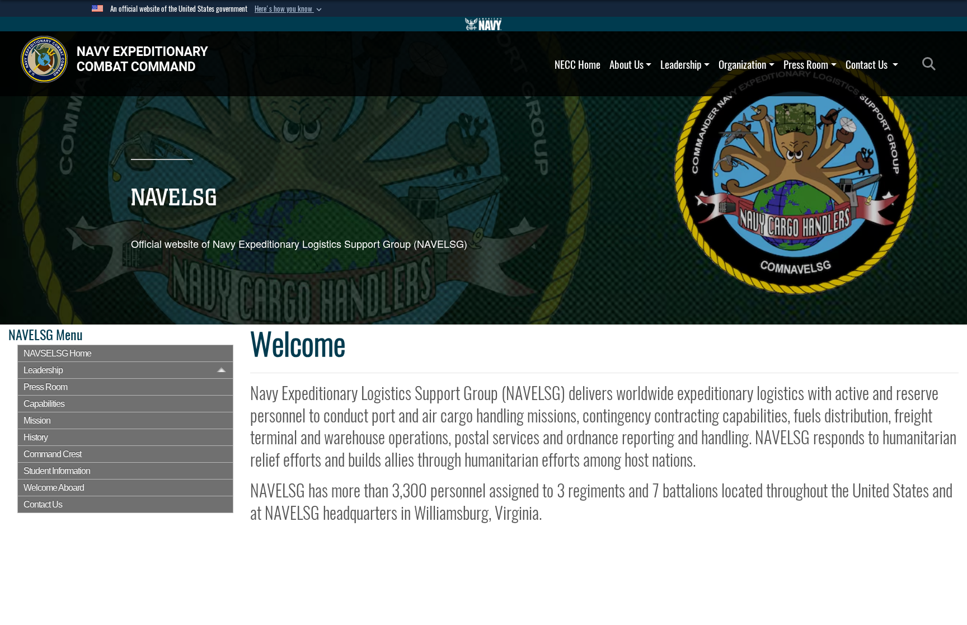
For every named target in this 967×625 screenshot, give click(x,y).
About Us (626, 64)
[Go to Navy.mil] (483, 24)
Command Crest (52, 454)
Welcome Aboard (54, 487)
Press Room (805, 64)
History (36, 437)
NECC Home (577, 64)
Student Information (57, 471)
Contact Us (868, 64)
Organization (742, 64)
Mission (37, 420)
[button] (289, 9)
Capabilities (44, 403)
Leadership (680, 64)
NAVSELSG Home (57, 353)
